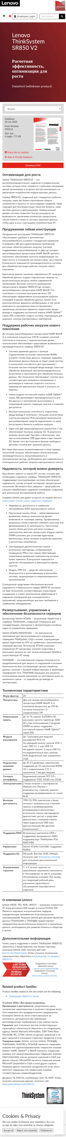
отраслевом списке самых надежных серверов (27, 500)
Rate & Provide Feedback (19, 157)
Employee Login (25, 16)
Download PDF (33, 165)
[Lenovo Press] (60, 5)
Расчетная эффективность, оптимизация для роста (29, 68)
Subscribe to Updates (18, 152)
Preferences (46, 1130)
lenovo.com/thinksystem (14, 952)
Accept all (8, 1130)
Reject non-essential (27, 1130)
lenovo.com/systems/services (44, 975)
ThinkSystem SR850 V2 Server (24, 996)
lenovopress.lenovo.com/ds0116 (18, 1084)
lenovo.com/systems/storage (46, 968)
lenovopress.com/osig (49, 856)
